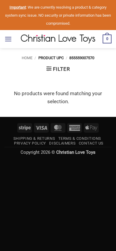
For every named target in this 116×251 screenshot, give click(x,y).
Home (27, 58)
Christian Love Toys (75, 152)
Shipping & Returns (34, 138)
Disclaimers (62, 143)
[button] (8, 39)
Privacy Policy (30, 143)
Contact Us (91, 143)
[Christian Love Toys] (58, 38)
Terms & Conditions (79, 138)
